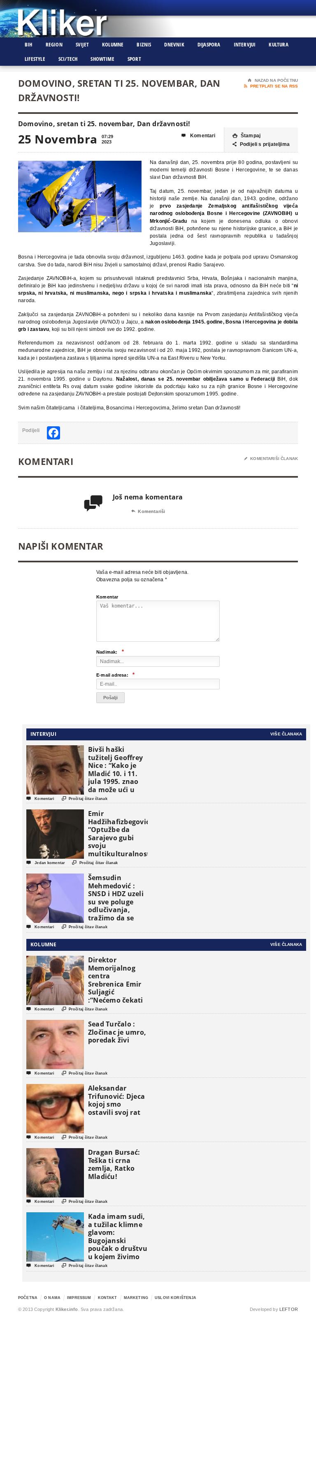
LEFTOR (288, 1309)
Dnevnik (174, 44)
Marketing (136, 1298)
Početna (27, 1298)
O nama (52, 1298)
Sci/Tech (68, 58)
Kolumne (112, 44)
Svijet (82, 44)
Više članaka (286, 734)
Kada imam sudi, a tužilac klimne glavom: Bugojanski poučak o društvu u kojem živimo (117, 1236)
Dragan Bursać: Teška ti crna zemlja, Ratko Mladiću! (114, 1164)
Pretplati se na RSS (271, 86)
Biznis (144, 44)
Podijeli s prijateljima (261, 144)
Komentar (107, 596)
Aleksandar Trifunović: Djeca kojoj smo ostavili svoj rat (116, 1100)
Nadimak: (110, 652)
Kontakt (107, 1298)
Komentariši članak (271, 458)
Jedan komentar (45, 862)
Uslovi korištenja (175, 1298)
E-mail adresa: (115, 675)
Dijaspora (209, 44)
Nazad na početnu (273, 80)
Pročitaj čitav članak (84, 798)
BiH (29, 44)
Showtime (102, 58)
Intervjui (245, 44)
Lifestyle (35, 58)
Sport (134, 58)
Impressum (79, 1298)
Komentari (198, 136)
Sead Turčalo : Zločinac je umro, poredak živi (117, 1032)
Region (54, 44)
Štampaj (246, 136)
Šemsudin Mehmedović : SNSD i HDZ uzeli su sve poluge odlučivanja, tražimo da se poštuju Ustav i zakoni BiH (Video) (116, 910)
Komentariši (148, 511)
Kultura (278, 44)
